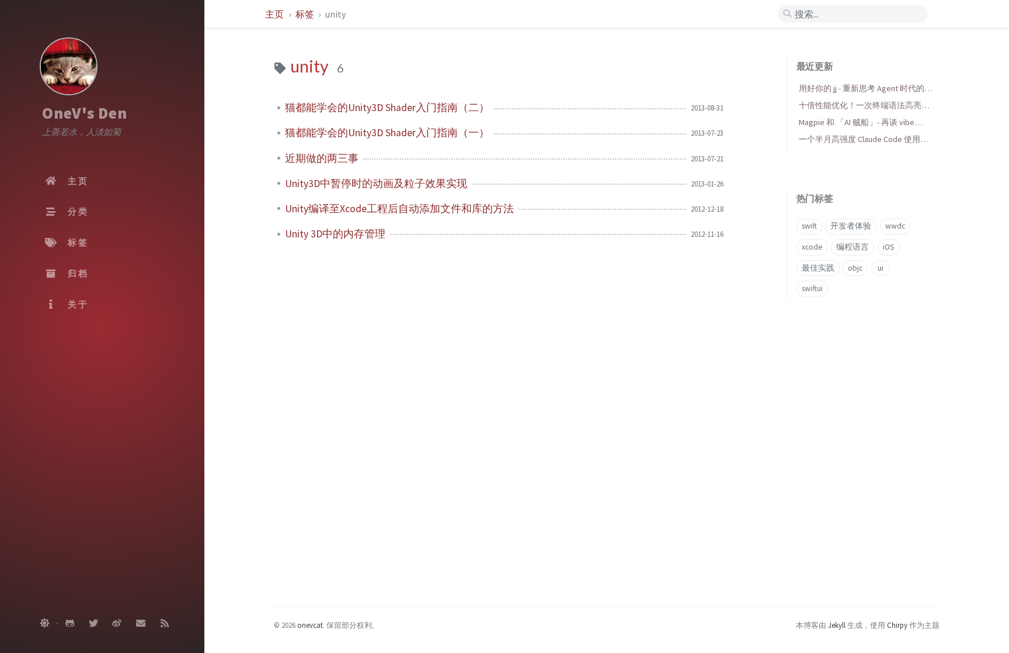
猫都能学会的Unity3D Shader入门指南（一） (387, 132)
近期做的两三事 (322, 158)
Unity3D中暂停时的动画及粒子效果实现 (376, 183)
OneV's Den (84, 113)
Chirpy (897, 625)
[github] (69, 623)
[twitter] (93, 623)
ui (880, 268)
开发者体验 (850, 226)
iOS (889, 247)
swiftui (812, 288)
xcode (812, 247)
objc (855, 268)
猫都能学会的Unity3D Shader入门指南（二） (387, 107)
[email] (140, 623)
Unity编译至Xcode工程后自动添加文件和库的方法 (399, 208)
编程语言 (852, 247)
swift (809, 226)
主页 (275, 14)
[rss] (164, 623)
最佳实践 (818, 268)
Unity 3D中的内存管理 (335, 233)
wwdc (895, 226)
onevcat (310, 625)
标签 (305, 14)
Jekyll (837, 625)
